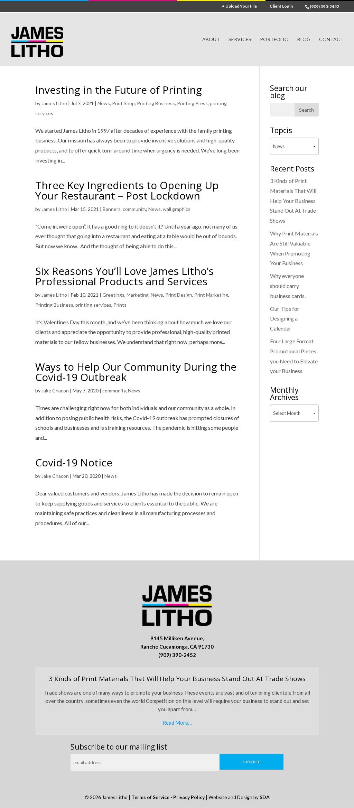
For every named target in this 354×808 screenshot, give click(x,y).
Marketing (138, 295)
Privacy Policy (189, 797)
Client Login (281, 6)
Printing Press (192, 103)
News (103, 103)
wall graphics (176, 209)
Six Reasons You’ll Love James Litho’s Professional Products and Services (124, 276)
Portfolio (274, 39)
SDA (265, 797)
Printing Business (156, 103)
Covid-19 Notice (73, 462)
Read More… (177, 722)
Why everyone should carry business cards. (288, 285)
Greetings (113, 295)
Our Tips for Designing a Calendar (284, 318)
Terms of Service (150, 797)
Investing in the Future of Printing (118, 90)
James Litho (54, 103)
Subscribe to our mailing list (119, 747)
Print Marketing (211, 295)
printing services (93, 305)
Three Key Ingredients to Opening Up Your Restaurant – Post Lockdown (127, 190)
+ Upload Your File (239, 6)
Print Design (178, 295)
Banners (112, 209)
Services (240, 39)
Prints (120, 305)
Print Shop (123, 103)
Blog (303, 39)
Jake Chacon (55, 390)
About (211, 39)
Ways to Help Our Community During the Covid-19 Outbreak (135, 372)
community (134, 209)
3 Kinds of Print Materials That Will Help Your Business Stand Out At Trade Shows (293, 200)
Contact (331, 39)
